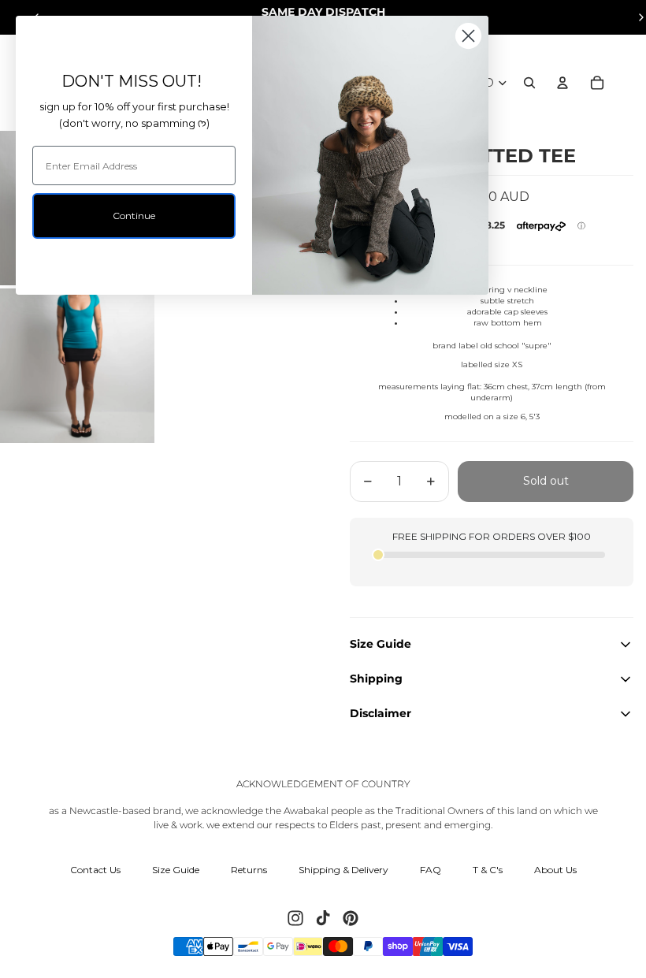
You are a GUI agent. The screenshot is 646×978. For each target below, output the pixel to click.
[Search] (529, 82)
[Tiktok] (323, 918)
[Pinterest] (350, 918)
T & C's (488, 870)
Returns (249, 870)
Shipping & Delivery (343, 870)
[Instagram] (295, 918)
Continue (134, 215)
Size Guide (175, 870)
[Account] (562, 82)
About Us (555, 870)
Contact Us (95, 870)
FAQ (430, 870)
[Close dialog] (468, 36)
